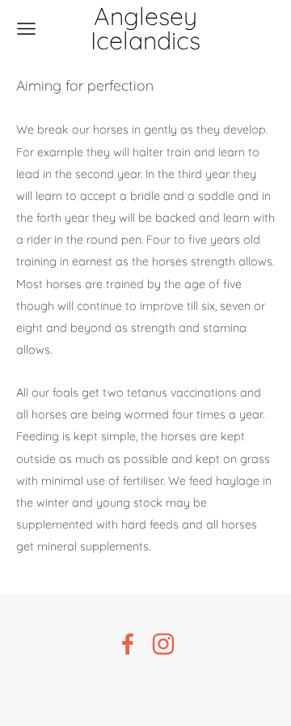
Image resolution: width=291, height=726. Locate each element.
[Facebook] (128, 644)
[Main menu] (26, 28)
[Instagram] (163, 644)
